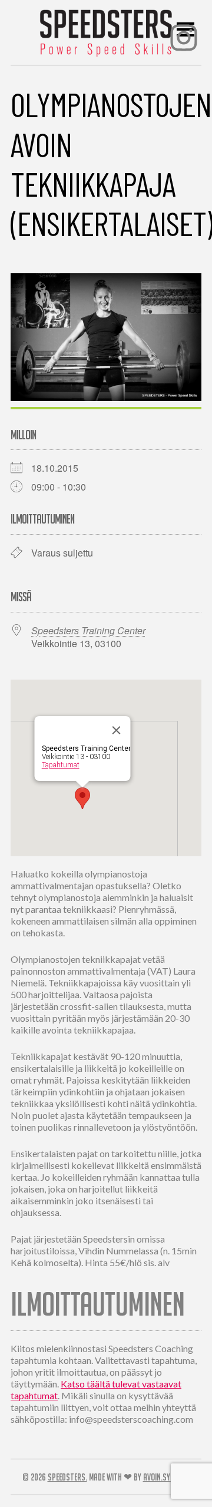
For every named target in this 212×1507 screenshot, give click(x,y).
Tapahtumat (61, 765)
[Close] (116, 730)
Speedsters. (67, 1477)
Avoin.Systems (166, 1477)
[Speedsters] (106, 30)
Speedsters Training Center (88, 630)
